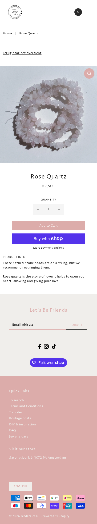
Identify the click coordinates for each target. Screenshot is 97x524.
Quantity (48, 199)
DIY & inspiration (22, 425)
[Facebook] (39, 346)
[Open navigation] (87, 12)
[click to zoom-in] (89, 73)
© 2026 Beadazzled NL (24, 516)
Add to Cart (48, 226)
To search (16, 400)
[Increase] (59, 209)
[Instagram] (46, 346)
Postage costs (20, 418)
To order (15, 412)
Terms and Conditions (26, 406)
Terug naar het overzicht (22, 53)
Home (7, 34)
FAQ (12, 430)
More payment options (48, 248)
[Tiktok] (54, 346)
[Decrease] (38, 209)
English (20, 486)
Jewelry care (18, 437)
